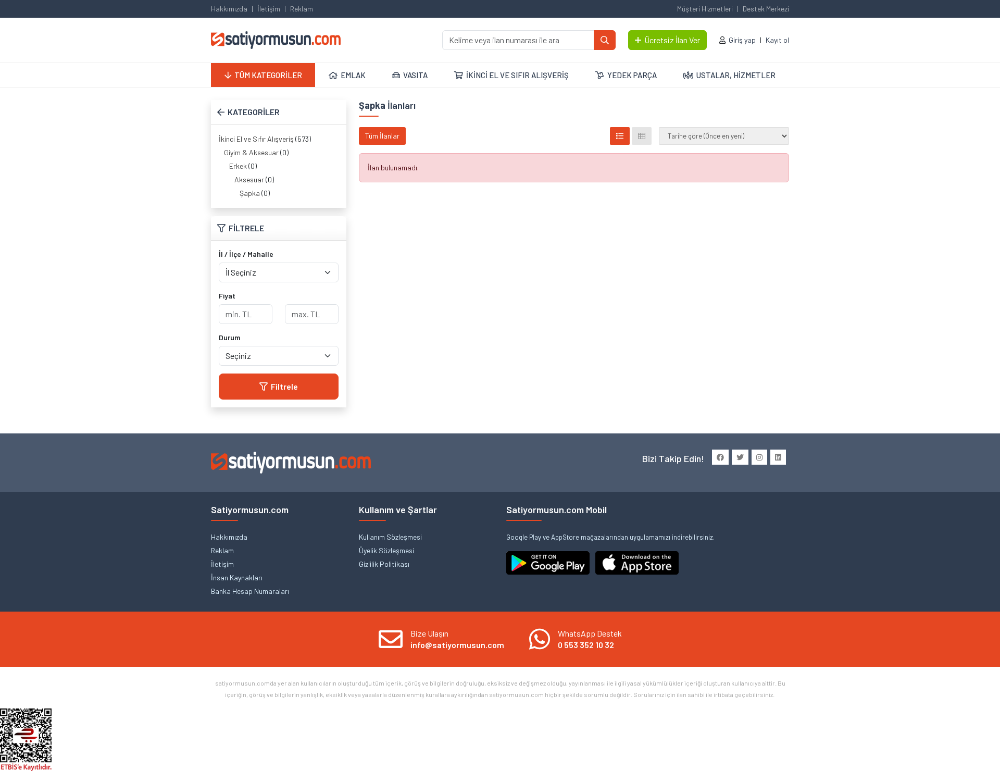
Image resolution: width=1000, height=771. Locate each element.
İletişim (268, 8)
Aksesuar (249, 179)
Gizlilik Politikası (384, 563)
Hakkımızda (229, 8)
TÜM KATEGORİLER (268, 75)
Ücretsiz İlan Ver (672, 40)
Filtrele (284, 386)
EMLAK (353, 75)
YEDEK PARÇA (632, 75)
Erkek (238, 165)
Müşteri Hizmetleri (705, 8)
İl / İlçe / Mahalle (246, 254)
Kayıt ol (777, 39)
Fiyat (227, 295)
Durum (229, 337)
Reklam (301, 8)
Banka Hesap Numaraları (250, 591)
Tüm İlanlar (382, 135)
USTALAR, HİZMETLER (736, 75)
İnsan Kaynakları (236, 577)
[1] (605, 40)
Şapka (250, 193)
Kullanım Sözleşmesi (390, 536)
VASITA (415, 75)
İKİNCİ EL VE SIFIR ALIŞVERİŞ (517, 75)
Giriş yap (742, 39)
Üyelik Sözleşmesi (386, 550)
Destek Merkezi (766, 8)
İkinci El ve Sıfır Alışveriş (256, 138)
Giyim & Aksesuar (251, 152)
